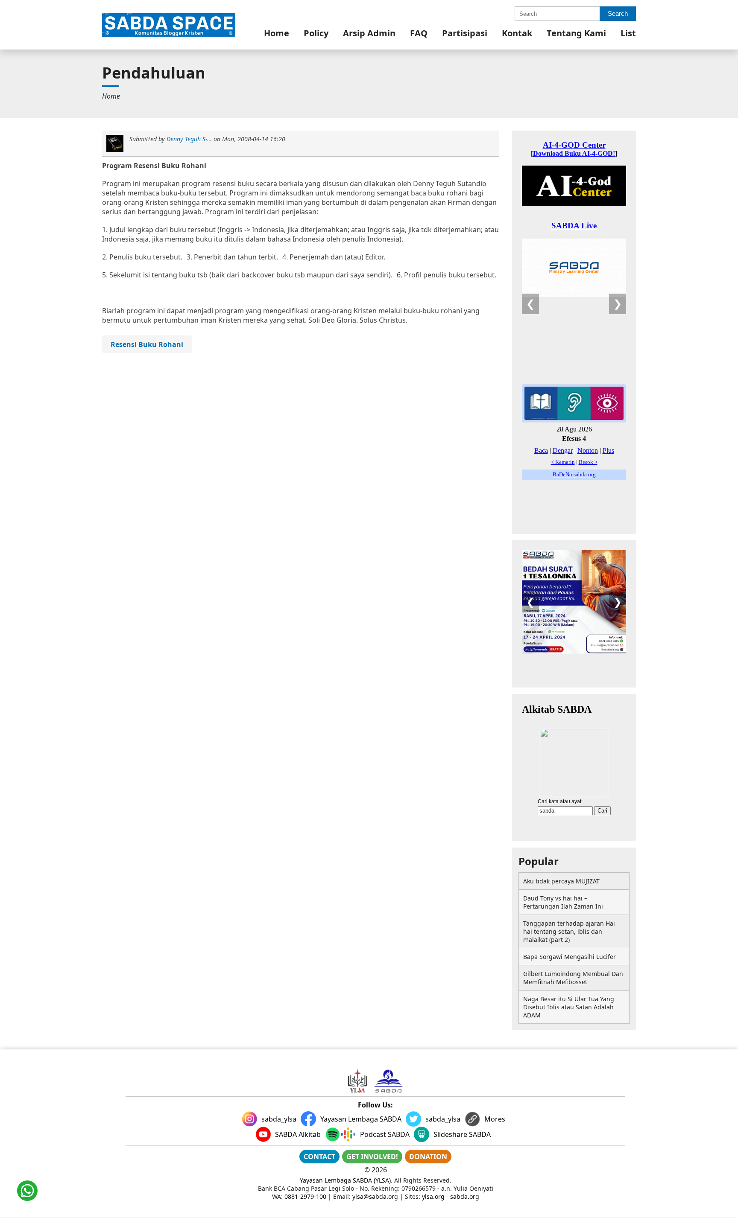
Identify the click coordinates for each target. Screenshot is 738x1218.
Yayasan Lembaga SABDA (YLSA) (345, 1180)
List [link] (628, 33)
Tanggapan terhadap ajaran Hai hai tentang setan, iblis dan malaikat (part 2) (569, 931)
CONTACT (319, 1156)
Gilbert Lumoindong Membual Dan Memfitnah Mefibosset (573, 978)
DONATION (428, 1156)
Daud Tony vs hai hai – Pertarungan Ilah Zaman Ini (563, 902)
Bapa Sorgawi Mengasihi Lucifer (569, 957)
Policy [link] (316, 33)
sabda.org (464, 1196)
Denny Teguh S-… (189, 139)
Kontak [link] (517, 33)
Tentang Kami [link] (576, 33)
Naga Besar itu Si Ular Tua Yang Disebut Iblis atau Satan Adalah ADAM (568, 1007)
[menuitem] (277, 33)
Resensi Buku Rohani (147, 344)
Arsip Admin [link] (369, 33)
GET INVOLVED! (372, 1156)
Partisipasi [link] (464, 33)
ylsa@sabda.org (375, 1196)
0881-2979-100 (305, 1196)
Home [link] (276, 33)
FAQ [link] (419, 33)
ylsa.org (433, 1196)
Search (618, 13)
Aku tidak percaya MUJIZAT (561, 881)
